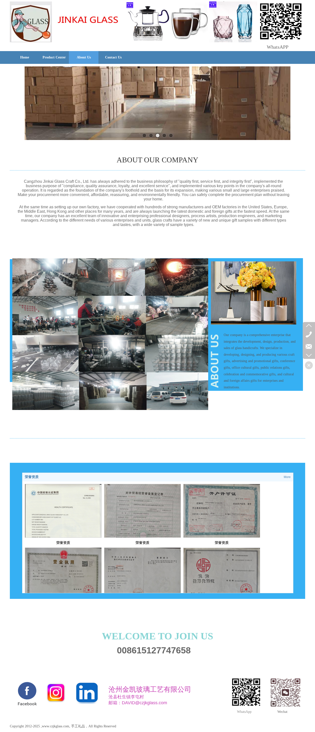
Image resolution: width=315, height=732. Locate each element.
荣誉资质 (32, 477)
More (287, 477)
